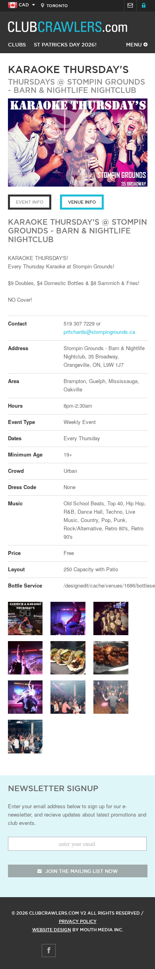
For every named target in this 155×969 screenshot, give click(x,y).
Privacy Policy (78, 921)
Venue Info (82, 202)
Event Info (29, 202)
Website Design (51, 929)
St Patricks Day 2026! (65, 44)
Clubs (17, 44)
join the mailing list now (81, 871)
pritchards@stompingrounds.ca (99, 331)
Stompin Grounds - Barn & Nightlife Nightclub (76, 85)
